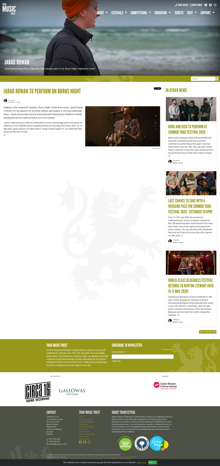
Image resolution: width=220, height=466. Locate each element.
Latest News (83, 424)
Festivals (117, 12)
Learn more (141, 462)
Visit (190, 12)
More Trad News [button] (207, 332)
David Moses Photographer (109, 457)
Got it (151, 462)
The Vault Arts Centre (87, 434)
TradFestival (83, 429)
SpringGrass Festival (86, 427)
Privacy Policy (84, 439)
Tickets (179, 12)
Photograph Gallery (86, 422)
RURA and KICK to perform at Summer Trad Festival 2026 (187, 129)
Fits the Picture (82, 457)
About (100, 12)
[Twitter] (210, 5)
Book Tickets (84, 437)
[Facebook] (206, 5)
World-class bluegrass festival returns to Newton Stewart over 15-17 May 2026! (190, 286)
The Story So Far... (86, 419)
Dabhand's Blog (72, 457)
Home (81, 417)
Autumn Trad (84, 432)
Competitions (139, 12)
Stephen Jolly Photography (127, 457)
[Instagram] (215, 5)
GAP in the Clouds (94, 457)
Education (161, 12)
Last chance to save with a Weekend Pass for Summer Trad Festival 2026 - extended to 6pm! (190, 206)
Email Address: (119, 352)
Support (206, 12)
